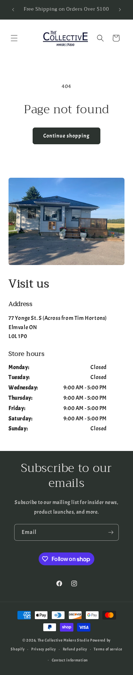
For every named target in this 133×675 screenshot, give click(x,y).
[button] (14, 38)
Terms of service (108, 649)
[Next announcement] (120, 9)
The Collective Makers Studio (63, 640)
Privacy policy (43, 649)
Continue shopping (66, 136)
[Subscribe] (110, 532)
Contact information (70, 660)
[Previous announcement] (13, 9)
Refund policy (75, 649)
